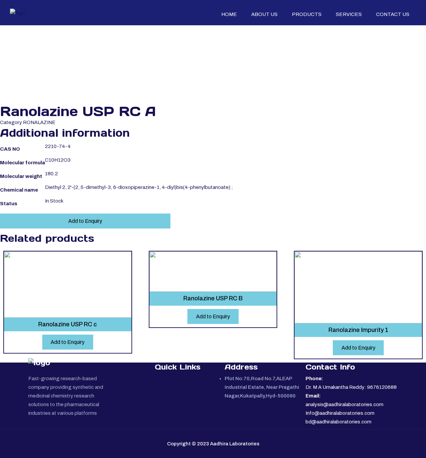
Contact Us (392, 14)
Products (306, 14)
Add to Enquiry (85, 221)
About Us (264, 14)
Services (349, 14)
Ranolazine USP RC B (213, 298)
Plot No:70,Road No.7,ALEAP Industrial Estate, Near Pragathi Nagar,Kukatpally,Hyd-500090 (262, 387)
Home (229, 14)
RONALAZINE (39, 122)
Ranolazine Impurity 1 (358, 330)
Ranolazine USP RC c (67, 324)
